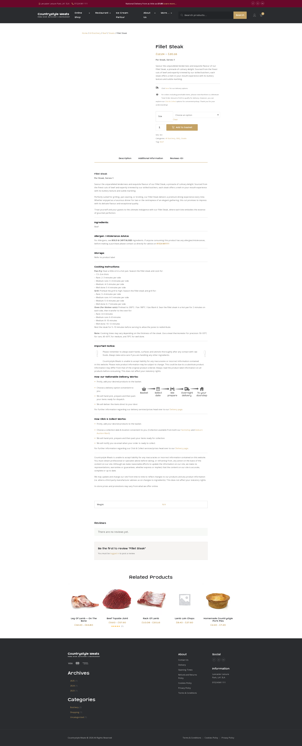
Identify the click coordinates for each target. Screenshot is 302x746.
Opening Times (185, 670)
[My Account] (254, 15)
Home (85, 33)
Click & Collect (170, 101)
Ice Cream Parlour (122, 15)
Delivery (182, 665)
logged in (114, 553)
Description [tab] (125, 158)
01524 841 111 (219, 682)
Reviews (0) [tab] (176, 158)
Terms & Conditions (187, 693)
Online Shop (78, 15)
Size (160, 116)
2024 (72, 685)
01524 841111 (163, 243)
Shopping (74, 712)
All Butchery (95, 33)
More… (165, 13)
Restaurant (101, 13)
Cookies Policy (185, 683)
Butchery (74, 707)
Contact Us (183, 660)
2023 (72, 690)
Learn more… (169, 3)
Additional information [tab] (150, 158)
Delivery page (176, 409)
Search (240, 15)
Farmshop (186, 430)
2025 (72, 680)
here (167, 88)
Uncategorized (77, 717)
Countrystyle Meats (53, 14)
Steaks (112, 33)
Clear (175, 119)
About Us (147, 15)
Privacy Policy (184, 688)
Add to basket (184, 127)
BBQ (178, 138)
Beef (105, 33)
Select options (84, 599)
